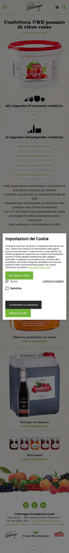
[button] (53, 281)
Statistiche (15, 288)
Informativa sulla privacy (39, 267)
